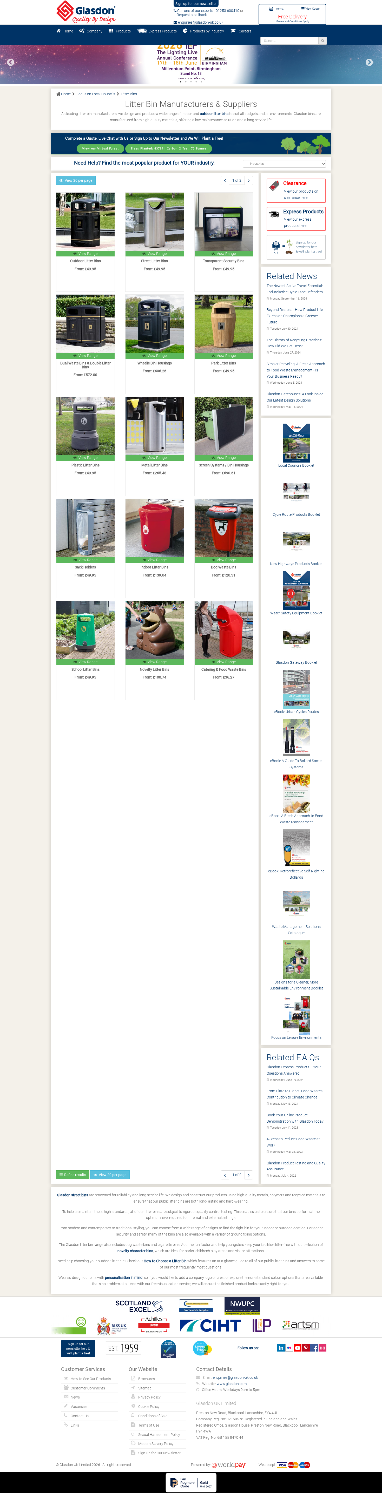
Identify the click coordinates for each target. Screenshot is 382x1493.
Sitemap (145, 1388)
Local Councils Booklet (296, 465)
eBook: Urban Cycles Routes (296, 712)
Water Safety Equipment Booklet (296, 613)
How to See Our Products (91, 1379)
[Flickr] (289, 1348)
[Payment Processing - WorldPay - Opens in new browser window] (229, 1465)
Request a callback (190, 15)
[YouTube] (297, 1348)
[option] (191, 60)
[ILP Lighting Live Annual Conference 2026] (191, 60)
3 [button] (191, 81)
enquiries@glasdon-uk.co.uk (200, 22)
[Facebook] (314, 1348)
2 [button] (185, 81)
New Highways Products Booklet (296, 564)
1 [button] (180, 81)
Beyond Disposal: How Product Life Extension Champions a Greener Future (295, 316)
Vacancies (79, 1406)
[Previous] (225, 180)
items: (279, 8)
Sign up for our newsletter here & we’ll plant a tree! (78, 1348)
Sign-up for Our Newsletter (159, 1453)
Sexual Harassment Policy (159, 1435)
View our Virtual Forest (100, 148)
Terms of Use (148, 1425)
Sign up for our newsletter (196, 4)
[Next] (249, 180)
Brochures (146, 1379)
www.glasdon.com (232, 1384)
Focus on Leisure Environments (296, 1037)
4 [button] (196, 81)
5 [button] (201, 81)
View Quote (312, 8)
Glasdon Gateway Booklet (296, 662)
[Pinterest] (305, 1348)
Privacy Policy (149, 1397)
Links (75, 1425)
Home (68, 31)
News (75, 1397)
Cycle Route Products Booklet (296, 514)
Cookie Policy (149, 1406)
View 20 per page (77, 180)
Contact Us (80, 1416)
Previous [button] (9, 61)
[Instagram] (322, 1348)
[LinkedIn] (281, 1348)
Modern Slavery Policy (156, 1444)
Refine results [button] (74, 1175)
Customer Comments (88, 1388)
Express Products (162, 31)
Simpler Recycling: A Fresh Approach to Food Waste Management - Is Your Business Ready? (296, 370)
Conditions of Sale (152, 1416)
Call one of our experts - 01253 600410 (207, 11)
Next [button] (367, 61)
